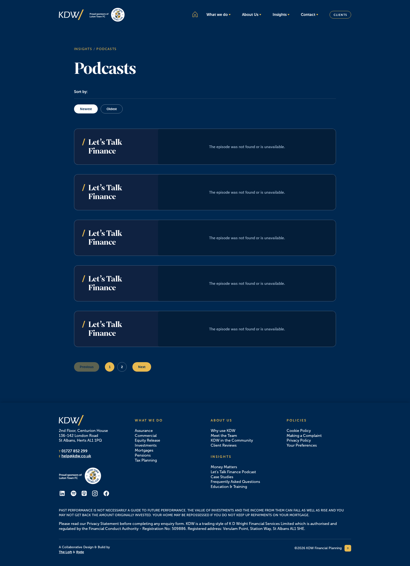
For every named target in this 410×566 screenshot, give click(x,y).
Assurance (144, 431)
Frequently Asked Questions (235, 482)
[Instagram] (95, 493)
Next (141, 367)
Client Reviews (224, 445)
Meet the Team (224, 436)
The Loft (65, 552)
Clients (340, 15)
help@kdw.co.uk (76, 456)
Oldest (112, 109)
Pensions (143, 455)
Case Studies (222, 477)
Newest (86, 109)
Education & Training (229, 487)
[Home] (195, 14)
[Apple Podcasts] (84, 493)
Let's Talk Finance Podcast (233, 472)
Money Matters (224, 467)
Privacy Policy (299, 440)
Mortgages (144, 450)
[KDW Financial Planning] (71, 14)
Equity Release (147, 440)
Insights (280, 15)
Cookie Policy (299, 431)
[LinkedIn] (62, 493)
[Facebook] (106, 493)
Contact (308, 15)
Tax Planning (146, 460)
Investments (146, 445)
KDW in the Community (232, 440)
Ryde (80, 552)
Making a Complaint (304, 436)
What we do (217, 15)
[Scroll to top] (348, 548)
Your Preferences (302, 445)
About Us (250, 15)
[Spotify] (73, 493)
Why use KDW (223, 431)
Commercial (146, 436)
